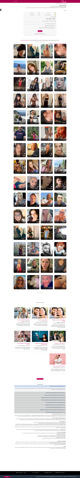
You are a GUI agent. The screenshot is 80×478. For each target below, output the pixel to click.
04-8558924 (57, 472)
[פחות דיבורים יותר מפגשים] (40, 312)
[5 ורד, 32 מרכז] (20, 183)
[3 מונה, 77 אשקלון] (20, 282)
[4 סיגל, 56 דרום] (33, 216)
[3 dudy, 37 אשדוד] (33, 183)
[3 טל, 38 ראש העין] (33, 265)
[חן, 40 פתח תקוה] (33, 51)
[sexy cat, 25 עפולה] (60, 117)
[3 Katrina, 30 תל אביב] (60, 100)
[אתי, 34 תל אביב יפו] (33, 84)
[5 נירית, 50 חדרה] (20, 150)
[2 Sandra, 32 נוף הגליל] (60, 249)
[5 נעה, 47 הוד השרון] (47, 100)
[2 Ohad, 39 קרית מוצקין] (20, 117)
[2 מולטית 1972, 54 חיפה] (47, 117)
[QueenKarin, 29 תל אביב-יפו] (47, 166)
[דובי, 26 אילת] (20, 166)
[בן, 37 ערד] (20, 133)
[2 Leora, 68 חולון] (20, 249)
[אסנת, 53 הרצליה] (20, 67)
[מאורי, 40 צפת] (47, 249)
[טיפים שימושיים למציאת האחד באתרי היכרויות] (22, 336)
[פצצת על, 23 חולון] (33, 133)
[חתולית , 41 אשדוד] (47, 232)
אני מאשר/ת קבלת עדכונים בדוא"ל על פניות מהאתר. (47, 27)
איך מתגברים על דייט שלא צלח (60, 343)
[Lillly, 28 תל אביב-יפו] (20, 100)
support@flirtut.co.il (47, 472)
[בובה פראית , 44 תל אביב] (47, 282)
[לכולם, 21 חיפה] (47, 265)
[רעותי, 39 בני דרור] (60, 282)
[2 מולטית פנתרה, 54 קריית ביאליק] (60, 51)
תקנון (45, 25)
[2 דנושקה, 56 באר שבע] (60, 216)
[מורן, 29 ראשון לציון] (47, 133)
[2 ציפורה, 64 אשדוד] (20, 216)
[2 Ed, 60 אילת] (47, 150)
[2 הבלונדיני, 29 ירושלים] (60, 232)
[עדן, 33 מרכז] (20, 84)
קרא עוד (65, 10)
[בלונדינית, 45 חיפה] (20, 51)
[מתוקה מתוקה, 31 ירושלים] (60, 133)
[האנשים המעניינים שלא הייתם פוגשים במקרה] (57, 312)
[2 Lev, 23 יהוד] (33, 67)
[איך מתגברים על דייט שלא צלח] (57, 336)
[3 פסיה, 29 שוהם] (33, 166)
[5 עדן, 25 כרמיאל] (33, 282)
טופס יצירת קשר (34, 472)
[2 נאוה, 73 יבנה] (47, 84)
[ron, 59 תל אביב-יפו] (60, 199)
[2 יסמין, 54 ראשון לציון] (47, 51)
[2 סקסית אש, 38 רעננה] (47, 183)
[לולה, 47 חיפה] (20, 265)
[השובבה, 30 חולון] (60, 67)
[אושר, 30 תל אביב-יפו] (60, 166)
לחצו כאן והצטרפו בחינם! (25, 40)
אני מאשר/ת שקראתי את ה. (50, 25)
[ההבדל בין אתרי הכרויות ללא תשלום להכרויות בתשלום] (40, 336)
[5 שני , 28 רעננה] (47, 216)
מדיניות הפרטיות (51, 476)
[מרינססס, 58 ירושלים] (33, 150)
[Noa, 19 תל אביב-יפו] (33, 232)
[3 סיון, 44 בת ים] (60, 150)
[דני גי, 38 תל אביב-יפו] (47, 199)
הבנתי (7, 476)
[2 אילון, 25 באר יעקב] (60, 183)
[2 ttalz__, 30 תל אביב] (33, 117)
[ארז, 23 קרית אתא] (33, 249)
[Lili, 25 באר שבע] (33, 100)
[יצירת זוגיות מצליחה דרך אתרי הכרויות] (57, 359)
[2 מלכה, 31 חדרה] (60, 84)
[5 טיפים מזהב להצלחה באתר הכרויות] (22, 312)
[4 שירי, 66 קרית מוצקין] (20, 199)
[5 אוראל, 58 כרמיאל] (47, 67)
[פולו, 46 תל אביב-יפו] (33, 199)
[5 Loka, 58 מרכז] (60, 265)
